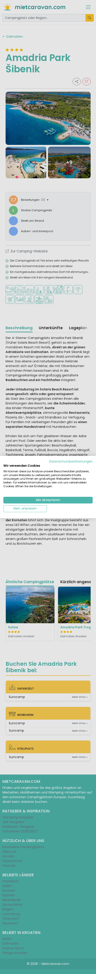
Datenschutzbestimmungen (71, 461)
